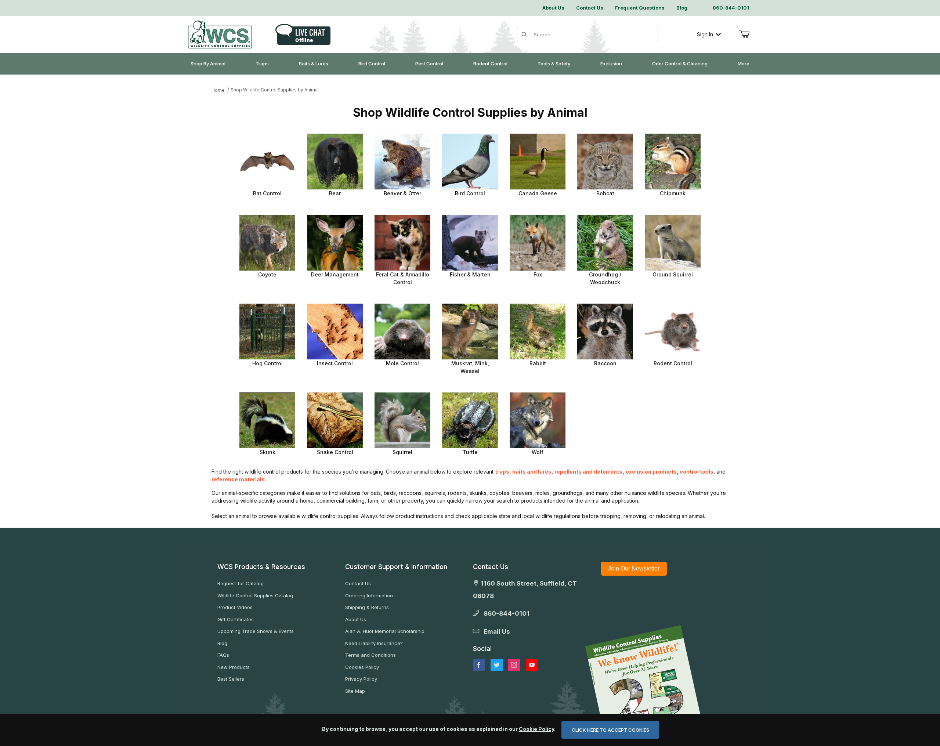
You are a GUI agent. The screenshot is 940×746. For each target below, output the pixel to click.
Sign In (705, 34)
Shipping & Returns (367, 607)
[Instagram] (514, 665)
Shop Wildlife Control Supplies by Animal (275, 90)
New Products (233, 667)
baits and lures (532, 471)
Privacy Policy (361, 679)
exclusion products (651, 471)
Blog (222, 643)
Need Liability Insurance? (374, 643)
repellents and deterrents (588, 471)
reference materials (238, 479)
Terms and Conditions (370, 655)
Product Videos (235, 607)
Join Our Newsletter (633, 568)
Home (218, 90)
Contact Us (358, 583)
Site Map (355, 691)
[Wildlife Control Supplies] (220, 34)
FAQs (223, 655)
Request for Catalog (240, 583)
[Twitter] (497, 665)
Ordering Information (369, 595)
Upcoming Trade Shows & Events (255, 631)
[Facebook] (479, 665)
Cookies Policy (362, 667)
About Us (355, 619)
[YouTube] (532, 665)
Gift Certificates (235, 619)
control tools (696, 471)
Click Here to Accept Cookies (610, 730)
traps (502, 471)
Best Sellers (230, 679)
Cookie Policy (536, 729)
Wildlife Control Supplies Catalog (255, 595)
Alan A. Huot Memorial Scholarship (384, 631)
